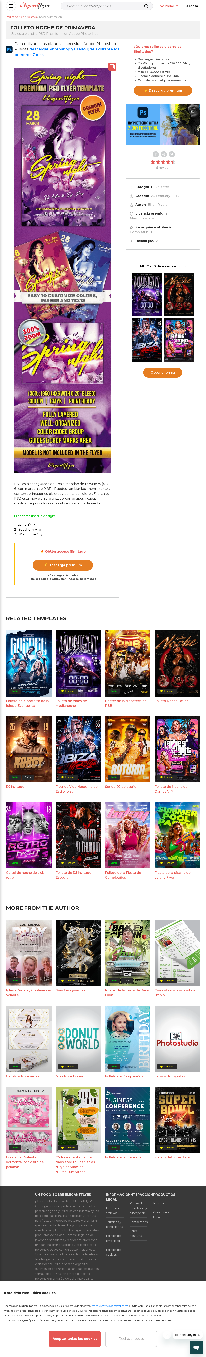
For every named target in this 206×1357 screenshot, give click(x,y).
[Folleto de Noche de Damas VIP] (179, 340)
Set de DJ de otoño (120, 787)
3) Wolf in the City (28, 534)
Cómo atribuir (141, 232)
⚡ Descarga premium (63, 565)
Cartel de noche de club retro (25, 875)
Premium (171, 6)
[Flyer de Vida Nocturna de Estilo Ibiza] (147, 340)
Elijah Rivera (157, 205)
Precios (158, 1203)
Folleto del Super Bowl (172, 1157)
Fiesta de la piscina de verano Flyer (172, 875)
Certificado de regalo (23, 1076)
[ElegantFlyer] (35, 6)
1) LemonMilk (24, 525)
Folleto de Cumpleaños (124, 1076)
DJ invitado (15, 787)
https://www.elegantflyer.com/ (110, 1305)
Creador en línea (161, 1215)
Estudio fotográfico (170, 1076)
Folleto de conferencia (123, 1157)
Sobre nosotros (136, 1233)
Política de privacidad (113, 1238)
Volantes (162, 187)
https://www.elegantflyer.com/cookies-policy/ (30, 1320)
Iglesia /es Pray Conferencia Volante (28, 992)
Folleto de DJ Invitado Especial (73, 875)
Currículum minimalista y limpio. (174, 992)
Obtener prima (163, 372)
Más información (143, 218)
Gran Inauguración (70, 990)
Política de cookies (113, 1252)
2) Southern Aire (27, 529)
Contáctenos (138, 1222)
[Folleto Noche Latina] (179, 294)
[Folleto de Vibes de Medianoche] (147, 294)
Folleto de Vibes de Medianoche (71, 703)
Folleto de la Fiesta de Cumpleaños (123, 875)
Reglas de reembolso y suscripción (138, 1208)
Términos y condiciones (114, 1224)
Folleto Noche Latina (171, 701)
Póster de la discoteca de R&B (126, 703)
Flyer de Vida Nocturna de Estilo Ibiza (77, 789)
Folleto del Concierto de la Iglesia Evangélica (27, 703)
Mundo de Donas (70, 1076)
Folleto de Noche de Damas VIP (170, 789)
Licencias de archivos (114, 1210)
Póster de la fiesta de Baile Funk (127, 992)
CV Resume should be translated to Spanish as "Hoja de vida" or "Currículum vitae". (75, 1164)
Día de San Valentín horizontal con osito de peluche (25, 1162)
